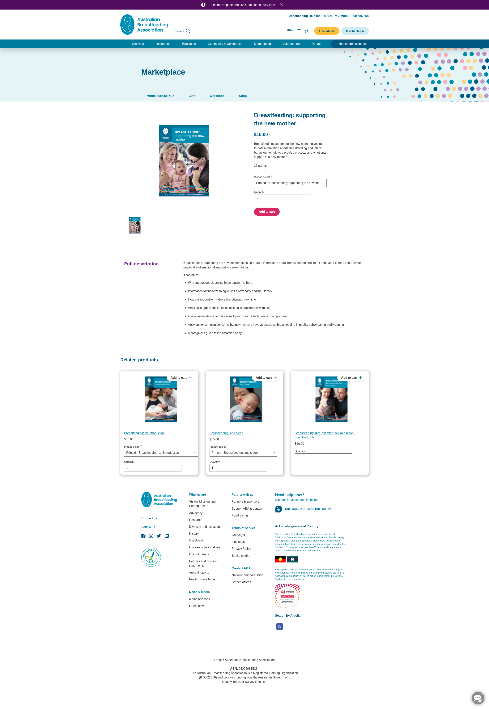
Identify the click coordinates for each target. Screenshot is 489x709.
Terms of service (244, 528)
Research (195, 519)
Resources (163, 43)
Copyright (238, 535)
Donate (316, 43)
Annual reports (199, 572)
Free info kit (327, 30)
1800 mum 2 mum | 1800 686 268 (345, 16)
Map (306, 31)
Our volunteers (199, 554)
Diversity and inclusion (204, 526)
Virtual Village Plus (160, 95)
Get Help (138, 43)
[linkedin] (167, 536)
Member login (355, 30)
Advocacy (195, 513)
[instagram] (151, 536)
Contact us (149, 518)
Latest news (197, 605)
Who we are (197, 494)
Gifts (192, 95)
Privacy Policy (241, 548)
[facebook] (143, 536)
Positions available (202, 579)
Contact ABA (241, 568)
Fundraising (240, 515)
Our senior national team (205, 547)
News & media (199, 592)
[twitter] (159, 536)
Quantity (259, 191)
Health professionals (353, 43)
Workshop (217, 95)
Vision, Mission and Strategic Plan (202, 504)
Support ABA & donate (247, 508)
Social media (240, 555)
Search (179, 31)
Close (281, 4)
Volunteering (291, 43)
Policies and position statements (203, 563)
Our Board (196, 540)
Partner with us (242, 494)
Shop (290, 31)
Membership (262, 43)
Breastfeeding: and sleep (226, 433)
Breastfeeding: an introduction (144, 433)
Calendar (299, 31)
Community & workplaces (225, 43)
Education (189, 43)
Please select (262, 176)
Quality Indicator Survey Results (244, 681)
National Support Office (247, 575)
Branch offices (241, 582)
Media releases (199, 599)
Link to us (238, 541)
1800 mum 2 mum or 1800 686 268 (309, 509)
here (272, 4)
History (194, 533)
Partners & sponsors (245, 501)
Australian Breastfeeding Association (250, 659)
